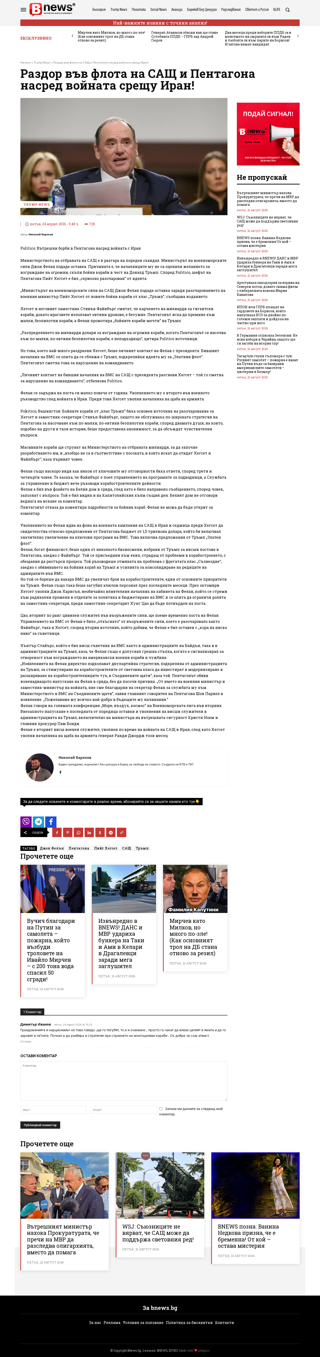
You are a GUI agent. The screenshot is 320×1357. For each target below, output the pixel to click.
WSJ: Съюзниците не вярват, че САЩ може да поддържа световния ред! (267, 221)
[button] (287, 9)
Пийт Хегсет (106, 848)
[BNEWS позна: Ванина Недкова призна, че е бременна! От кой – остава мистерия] (255, 1185)
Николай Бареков (41, 234)
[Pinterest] (67, 832)
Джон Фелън (52, 848)
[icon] (26, 823)
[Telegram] (110, 832)
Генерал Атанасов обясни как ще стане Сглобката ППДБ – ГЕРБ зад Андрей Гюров (184, 36)
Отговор (25, 1041)
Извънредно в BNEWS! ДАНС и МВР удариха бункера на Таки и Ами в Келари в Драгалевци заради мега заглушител (121, 943)
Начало (25, 62)
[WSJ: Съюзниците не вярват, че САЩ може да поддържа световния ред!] (160, 1185)
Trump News (42, 62)
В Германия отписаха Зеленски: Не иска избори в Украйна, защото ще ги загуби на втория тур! (267, 339)
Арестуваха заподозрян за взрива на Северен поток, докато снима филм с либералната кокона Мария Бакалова (268, 288)
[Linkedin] (89, 832)
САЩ (126, 848)
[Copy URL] (121, 832)
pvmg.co (203, 1350)
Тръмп (142, 848)
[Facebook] (60, 771)
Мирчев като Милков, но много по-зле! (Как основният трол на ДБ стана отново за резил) (111, 36)
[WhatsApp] (78, 832)
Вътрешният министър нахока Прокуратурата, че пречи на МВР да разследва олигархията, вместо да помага (268, 199)
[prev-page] (72, 36)
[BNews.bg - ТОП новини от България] (52, 9)
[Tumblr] (100, 832)
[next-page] (298, 36)
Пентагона (79, 848)
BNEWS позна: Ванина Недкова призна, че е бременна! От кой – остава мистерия (264, 242)
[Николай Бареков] (40, 767)
